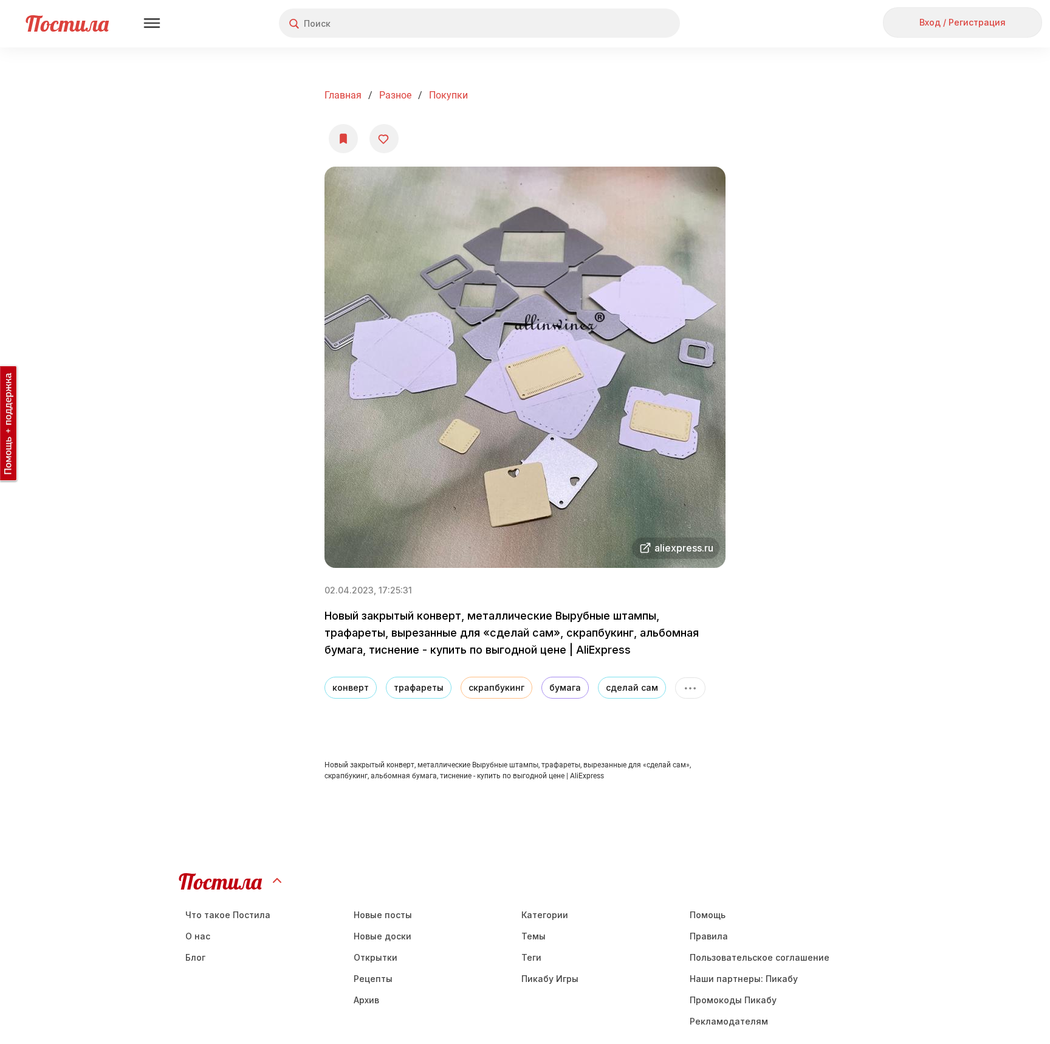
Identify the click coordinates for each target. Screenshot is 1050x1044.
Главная (343, 95)
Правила (709, 936)
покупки (448, 95)
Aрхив (366, 1000)
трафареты (419, 687)
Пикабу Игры (549, 978)
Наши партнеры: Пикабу (744, 978)
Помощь (708, 915)
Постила (67, 23)
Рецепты (373, 978)
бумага (565, 687)
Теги (531, 957)
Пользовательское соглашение (759, 957)
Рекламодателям (729, 1021)
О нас (197, 936)
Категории (544, 915)
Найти (625, 23)
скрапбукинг (496, 687)
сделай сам (632, 687)
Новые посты (383, 915)
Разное (395, 95)
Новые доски (382, 936)
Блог (195, 957)
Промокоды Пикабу (733, 1000)
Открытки (375, 957)
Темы (533, 936)
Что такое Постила (227, 915)
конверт (350, 687)
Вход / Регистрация (962, 22)
